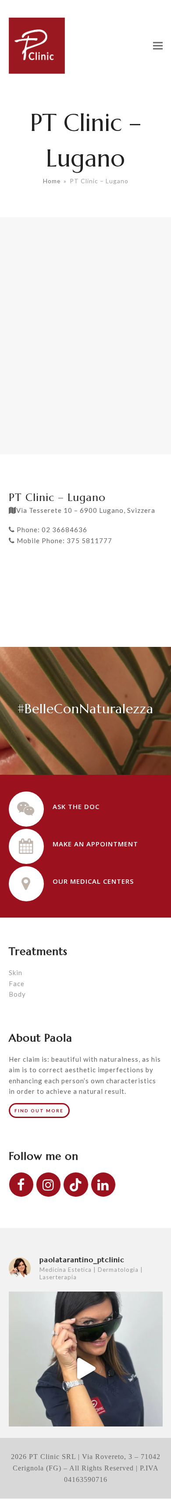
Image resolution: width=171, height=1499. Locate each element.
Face (17, 983)
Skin (15, 972)
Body (17, 994)
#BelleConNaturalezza (85, 709)
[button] (158, 45)
